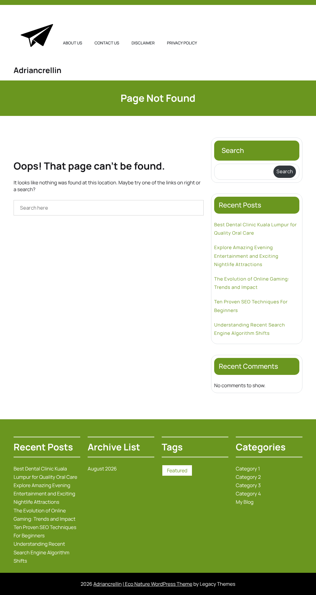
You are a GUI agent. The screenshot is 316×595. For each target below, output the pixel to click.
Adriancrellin (37, 70)
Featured (177, 470)
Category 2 (248, 477)
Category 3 (248, 485)
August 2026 (102, 468)
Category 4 (248, 493)
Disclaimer (143, 43)
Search (233, 150)
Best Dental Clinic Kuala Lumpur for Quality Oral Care (255, 228)
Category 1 (248, 468)
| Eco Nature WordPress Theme (158, 584)
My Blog (245, 502)
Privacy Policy (182, 43)
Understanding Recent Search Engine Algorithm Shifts (249, 329)
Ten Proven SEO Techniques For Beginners (251, 305)
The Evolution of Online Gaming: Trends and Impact (251, 283)
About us (72, 43)
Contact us (106, 43)
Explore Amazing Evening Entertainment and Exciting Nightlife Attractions (246, 255)
